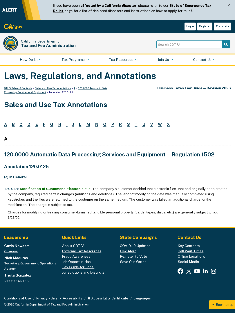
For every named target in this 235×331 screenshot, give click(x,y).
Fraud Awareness (76, 256)
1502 (207, 154)
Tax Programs (73, 60)
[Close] (228, 5)
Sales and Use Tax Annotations (53, 88)
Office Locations (191, 256)
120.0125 (11, 189)
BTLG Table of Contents (18, 88)
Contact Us (202, 60)
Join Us (163, 60)
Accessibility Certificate (109, 298)
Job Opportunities (76, 262)
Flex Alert (128, 251)
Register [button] (205, 26)
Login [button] (190, 26)
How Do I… (28, 60)
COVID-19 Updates (135, 246)
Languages (142, 298)
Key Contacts (189, 246)
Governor (11, 251)
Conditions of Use (17, 298)
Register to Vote (133, 256)
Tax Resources (121, 60)
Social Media (188, 262)
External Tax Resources (81, 251)
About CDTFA (73, 246)
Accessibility (72, 298)
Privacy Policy (47, 298)
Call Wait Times (190, 251)
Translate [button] (222, 26)
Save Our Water (133, 262)
